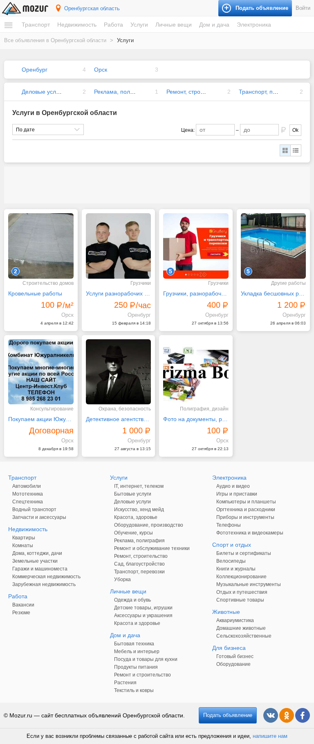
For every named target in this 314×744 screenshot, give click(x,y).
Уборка (122, 579)
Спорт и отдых (231, 544)
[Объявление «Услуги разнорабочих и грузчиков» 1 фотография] (118, 246)
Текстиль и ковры (134, 690)
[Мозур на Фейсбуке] (302, 715)
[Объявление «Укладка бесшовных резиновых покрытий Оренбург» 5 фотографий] (273, 246)
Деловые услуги (43, 91)
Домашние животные (241, 628)
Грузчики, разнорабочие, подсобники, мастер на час (196, 293)
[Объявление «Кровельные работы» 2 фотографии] (41, 246)
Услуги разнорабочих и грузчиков (118, 293)
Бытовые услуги (132, 494)
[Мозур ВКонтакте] (270, 715)
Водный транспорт (34, 509)
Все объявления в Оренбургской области (55, 40)
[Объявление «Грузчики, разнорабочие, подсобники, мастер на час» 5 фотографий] (196, 246)
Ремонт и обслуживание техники (152, 548)
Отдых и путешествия (241, 592)
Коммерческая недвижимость (46, 576)
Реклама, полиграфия (123, 91)
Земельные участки (35, 561)
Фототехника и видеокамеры (249, 533)
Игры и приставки (236, 494)
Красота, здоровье (135, 517)
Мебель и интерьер (136, 651)
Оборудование (233, 664)
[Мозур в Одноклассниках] (286, 715)
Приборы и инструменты (245, 517)
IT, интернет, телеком (139, 486)
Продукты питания (136, 667)
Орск (100, 69)
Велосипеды (231, 561)
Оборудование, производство (148, 525)
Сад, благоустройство (139, 564)
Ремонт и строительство (142, 675)
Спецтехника (27, 502)
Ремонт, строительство (196, 91)
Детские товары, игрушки (143, 608)
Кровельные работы (35, 293)
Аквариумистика (235, 620)
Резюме (21, 612)
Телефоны (228, 525)
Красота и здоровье (137, 623)
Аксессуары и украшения (143, 615)
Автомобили (26, 486)
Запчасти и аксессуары (39, 517)
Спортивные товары (240, 600)
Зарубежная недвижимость (44, 584)
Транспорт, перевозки (268, 91)
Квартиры (23, 538)
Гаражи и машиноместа (39, 569)
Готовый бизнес (234, 656)
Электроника (254, 24)
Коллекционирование (241, 576)
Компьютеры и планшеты (246, 502)
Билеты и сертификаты (243, 553)
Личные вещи (173, 24)
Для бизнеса (229, 648)
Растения (125, 682)
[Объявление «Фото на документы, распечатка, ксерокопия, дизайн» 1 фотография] (196, 372)
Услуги (139, 24)
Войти (303, 8)
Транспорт (36, 24)
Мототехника (27, 494)
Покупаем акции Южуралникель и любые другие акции (41, 419)
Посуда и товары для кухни (145, 659)
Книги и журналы (236, 569)
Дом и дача (214, 24)
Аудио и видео (233, 486)
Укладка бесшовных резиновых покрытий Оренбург (273, 293)
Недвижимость (76, 24)
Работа (113, 24)
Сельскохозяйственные (243, 636)
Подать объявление (227, 715)
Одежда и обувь (132, 600)
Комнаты (22, 545)
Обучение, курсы (133, 533)
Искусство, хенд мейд (139, 509)
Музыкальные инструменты (248, 584)
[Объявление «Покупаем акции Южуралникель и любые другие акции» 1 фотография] (41, 372)
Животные (226, 612)
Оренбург (34, 69)
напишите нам (270, 736)
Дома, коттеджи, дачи (37, 553)
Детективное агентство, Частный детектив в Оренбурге (118, 419)
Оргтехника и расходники (245, 509)
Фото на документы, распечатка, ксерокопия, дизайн (196, 419)
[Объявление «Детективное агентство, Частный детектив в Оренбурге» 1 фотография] (118, 372)
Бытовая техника (134, 644)
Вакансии (23, 605)
